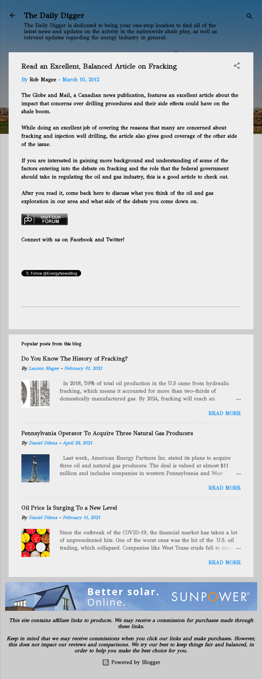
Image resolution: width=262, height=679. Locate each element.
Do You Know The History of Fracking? (74, 358)
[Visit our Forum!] (44, 223)
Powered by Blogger (135, 662)
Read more (225, 413)
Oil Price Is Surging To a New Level (69, 507)
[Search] (249, 17)
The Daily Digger (54, 15)
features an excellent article (180, 95)
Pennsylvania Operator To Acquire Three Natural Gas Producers (107, 433)
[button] (237, 67)
